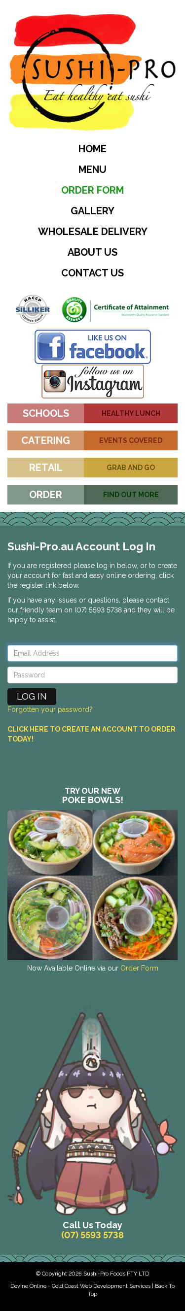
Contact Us (92, 273)
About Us (92, 252)
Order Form (92, 190)
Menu (92, 169)
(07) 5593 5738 (92, 1235)
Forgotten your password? (50, 709)
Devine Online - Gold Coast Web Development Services (80, 1286)
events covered (130, 440)
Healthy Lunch (131, 413)
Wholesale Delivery (93, 231)
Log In (32, 696)
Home (92, 149)
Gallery (92, 211)
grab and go (131, 467)
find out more (131, 495)
